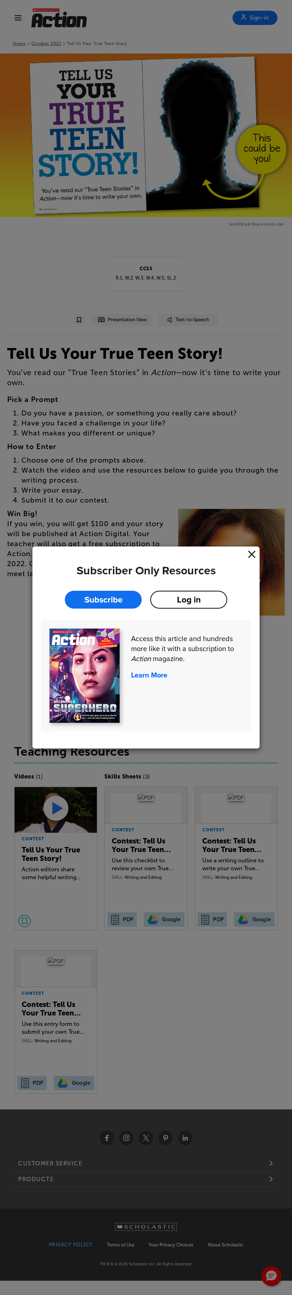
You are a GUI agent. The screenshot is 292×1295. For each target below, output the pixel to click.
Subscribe (103, 599)
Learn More (149, 675)
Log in (189, 599)
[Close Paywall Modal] (251, 554)
